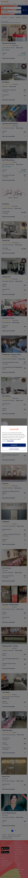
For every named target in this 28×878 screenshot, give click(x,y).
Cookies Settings (14, 449)
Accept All (14, 445)
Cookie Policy (10, 441)
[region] (14, 439)
